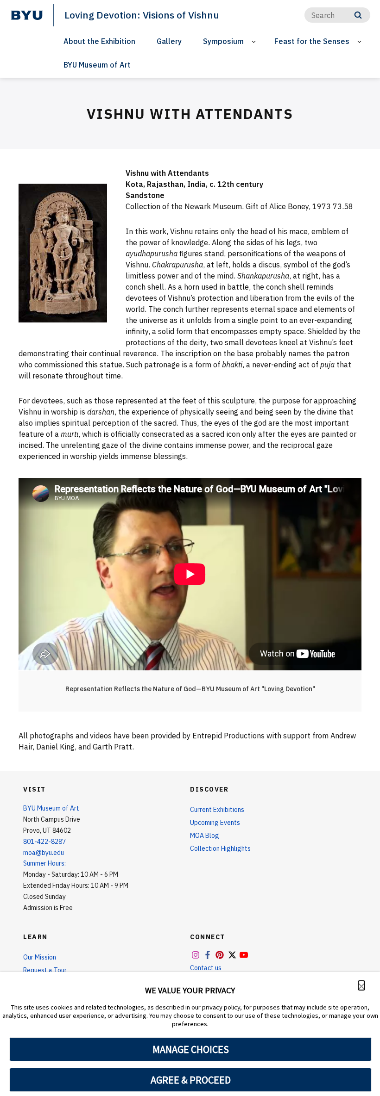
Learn (35, 937)
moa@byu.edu (43, 852)
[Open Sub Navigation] (255, 41)
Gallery (169, 41)
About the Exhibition (99, 41)
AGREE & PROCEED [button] (191, 1079)
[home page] (27, 15)
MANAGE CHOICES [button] (190, 1049)
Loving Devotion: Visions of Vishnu (141, 14)
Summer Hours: (44, 863)
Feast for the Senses (311, 41)
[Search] (358, 15)
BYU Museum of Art (97, 64)
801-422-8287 (44, 841)
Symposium (223, 41)
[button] (361, 985)
